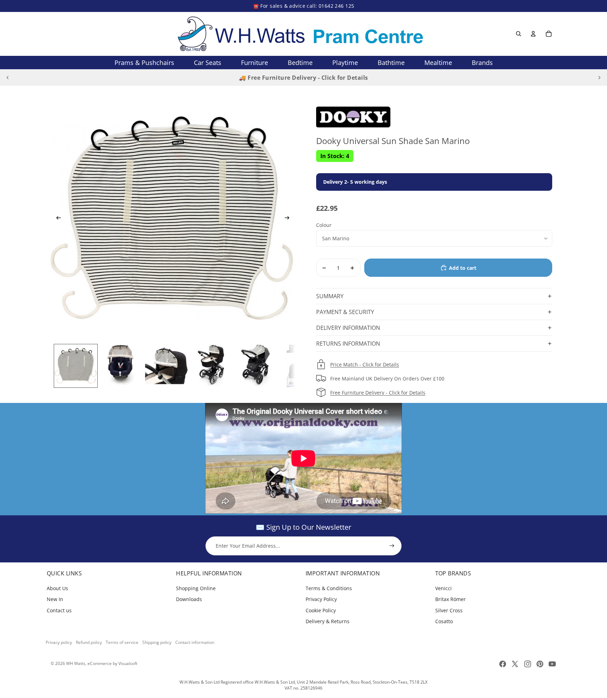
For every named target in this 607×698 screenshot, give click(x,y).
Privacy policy (59, 642)
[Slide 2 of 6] (121, 366)
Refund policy (89, 642)
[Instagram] (527, 664)
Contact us (59, 610)
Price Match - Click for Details (364, 364)
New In (55, 599)
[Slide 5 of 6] (257, 366)
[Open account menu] (533, 33)
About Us (57, 588)
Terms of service (122, 642)
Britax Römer (450, 599)
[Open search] (518, 33)
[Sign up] (392, 546)
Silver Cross (449, 610)
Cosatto (444, 621)
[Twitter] (515, 664)
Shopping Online (196, 588)
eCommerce (99, 663)
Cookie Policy (321, 610)
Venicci (443, 588)
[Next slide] (599, 77)
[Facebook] (502, 664)
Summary (330, 296)
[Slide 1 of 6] (75, 366)
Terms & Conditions (329, 588)
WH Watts (75, 663)
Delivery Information (348, 328)
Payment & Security (345, 312)
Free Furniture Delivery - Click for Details (377, 392)
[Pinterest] (540, 664)
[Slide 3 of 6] (166, 366)
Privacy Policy (321, 599)
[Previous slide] (7, 77)
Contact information (194, 642)
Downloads (189, 599)
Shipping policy (156, 642)
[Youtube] (552, 664)
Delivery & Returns (328, 621)
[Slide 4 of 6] (211, 366)
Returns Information (348, 343)
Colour (324, 225)
